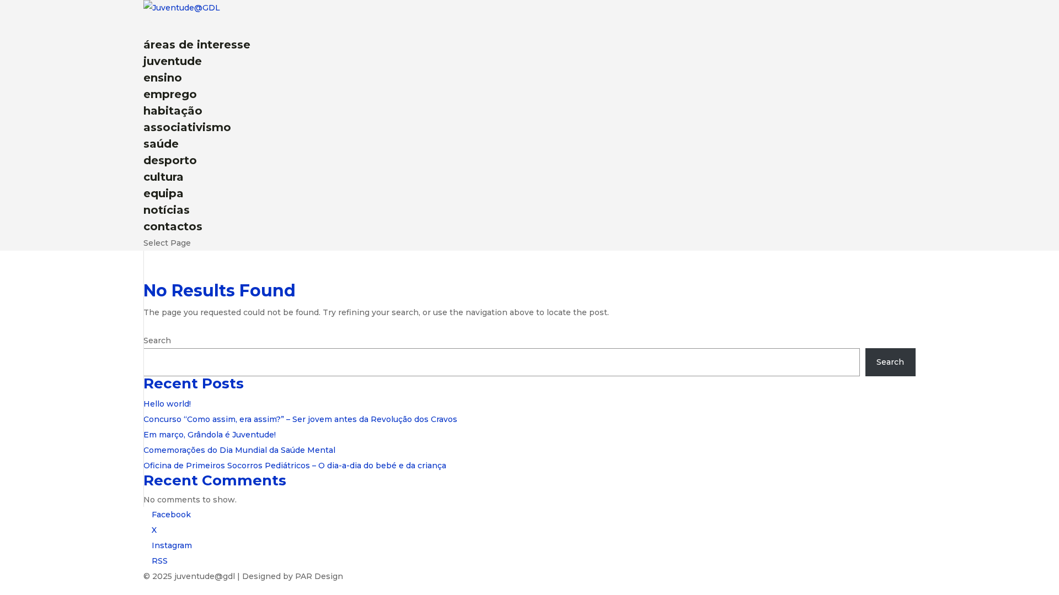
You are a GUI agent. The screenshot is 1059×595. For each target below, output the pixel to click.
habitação (172, 110)
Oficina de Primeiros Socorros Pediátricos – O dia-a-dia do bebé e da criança (294, 465)
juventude (172, 61)
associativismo (187, 127)
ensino (162, 77)
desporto (170, 160)
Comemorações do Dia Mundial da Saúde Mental (239, 450)
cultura (163, 176)
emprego (170, 94)
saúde (161, 143)
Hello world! (167, 404)
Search (157, 340)
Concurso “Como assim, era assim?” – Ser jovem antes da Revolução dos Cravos (300, 419)
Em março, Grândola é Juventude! (209, 435)
